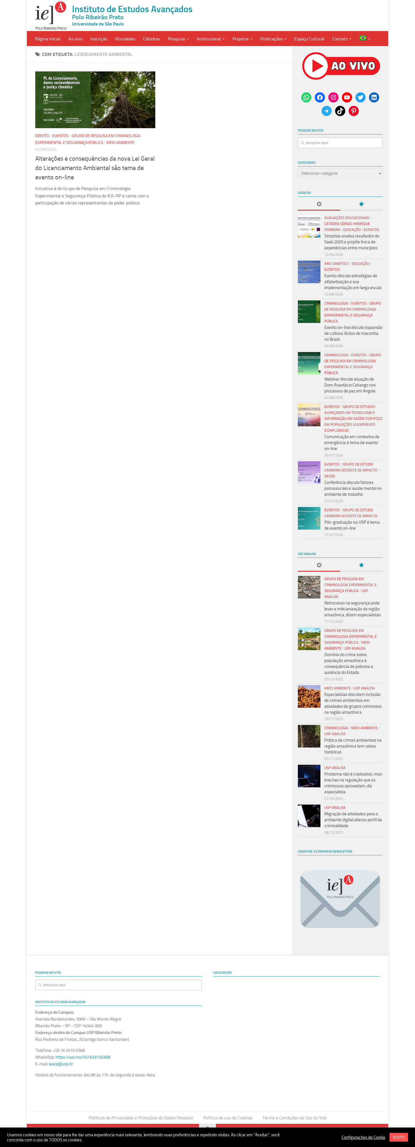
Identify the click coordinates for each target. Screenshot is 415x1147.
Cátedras (151, 38)
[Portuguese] (364, 38)
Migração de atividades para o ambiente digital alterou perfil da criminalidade (353, 819)
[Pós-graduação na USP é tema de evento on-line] (309, 518)
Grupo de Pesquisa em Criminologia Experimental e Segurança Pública (350, 585)
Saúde (329, 476)
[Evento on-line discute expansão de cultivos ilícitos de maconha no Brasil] (309, 311)
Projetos (240, 38)
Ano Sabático (336, 263)
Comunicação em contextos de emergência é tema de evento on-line (351, 442)
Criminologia (336, 303)
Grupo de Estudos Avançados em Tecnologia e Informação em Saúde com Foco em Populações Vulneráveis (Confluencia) (353, 418)
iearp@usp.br (61, 1064)
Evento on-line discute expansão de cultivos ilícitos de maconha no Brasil (353, 333)
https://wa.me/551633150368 (83, 1057)
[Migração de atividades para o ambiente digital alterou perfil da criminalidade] (309, 816)
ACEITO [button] (399, 1137)
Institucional (209, 38)
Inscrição (98, 38)
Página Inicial (47, 38)
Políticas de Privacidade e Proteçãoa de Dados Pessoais (141, 1117)
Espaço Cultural (309, 38)
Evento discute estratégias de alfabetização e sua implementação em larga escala (353, 281)
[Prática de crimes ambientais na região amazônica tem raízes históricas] (309, 736)
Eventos (60, 136)
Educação (352, 230)
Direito (42, 136)
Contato (340, 38)
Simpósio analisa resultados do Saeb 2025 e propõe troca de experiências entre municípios (351, 241)
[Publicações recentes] (319, 204)
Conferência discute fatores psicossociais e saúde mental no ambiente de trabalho (353, 488)
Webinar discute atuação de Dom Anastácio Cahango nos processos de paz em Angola (350, 385)
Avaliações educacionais (346, 218)
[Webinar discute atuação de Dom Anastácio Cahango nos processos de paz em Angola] (309, 363)
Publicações (271, 38)
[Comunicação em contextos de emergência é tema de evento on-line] (309, 415)
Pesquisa (176, 38)
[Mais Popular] (361, 204)
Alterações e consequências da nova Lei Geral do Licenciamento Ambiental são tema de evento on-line (95, 168)
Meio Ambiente (120, 142)
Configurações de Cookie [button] (363, 1137)
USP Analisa (355, 648)
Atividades (125, 38)
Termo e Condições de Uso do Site (295, 1117)
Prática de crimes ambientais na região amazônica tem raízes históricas (353, 746)
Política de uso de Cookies (227, 1117)
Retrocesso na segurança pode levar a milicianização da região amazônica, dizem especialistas (352, 608)
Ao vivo (75, 38)
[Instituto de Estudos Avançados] (50, 15)
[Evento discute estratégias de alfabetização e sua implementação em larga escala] (309, 272)
